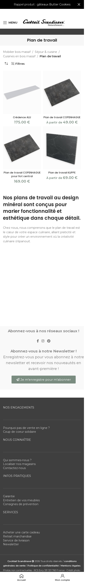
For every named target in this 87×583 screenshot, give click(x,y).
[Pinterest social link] (49, 341)
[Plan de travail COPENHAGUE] (62, 92)
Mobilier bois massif (17, 52)
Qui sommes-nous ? (17, 460)
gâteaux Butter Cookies (53, 4)
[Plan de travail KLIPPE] (62, 147)
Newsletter (11, 544)
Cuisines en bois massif (19, 56)
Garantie (9, 496)
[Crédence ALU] (22, 92)
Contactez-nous (14, 468)
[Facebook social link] (37, 341)
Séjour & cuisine (46, 52)
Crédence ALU (22, 117)
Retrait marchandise (17, 536)
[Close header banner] (79, 4)
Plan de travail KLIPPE (61, 172)
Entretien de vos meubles (21, 500)
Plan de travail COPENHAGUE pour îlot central (22, 174)
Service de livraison (16, 540)
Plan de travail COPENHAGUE (62, 117)
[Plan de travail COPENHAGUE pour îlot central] (22, 147)
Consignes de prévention (20, 504)
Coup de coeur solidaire (19, 432)
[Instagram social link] (43, 341)
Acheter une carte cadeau (21, 532)
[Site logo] (43, 22)
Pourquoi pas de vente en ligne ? (26, 428)
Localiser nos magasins (19, 464)
